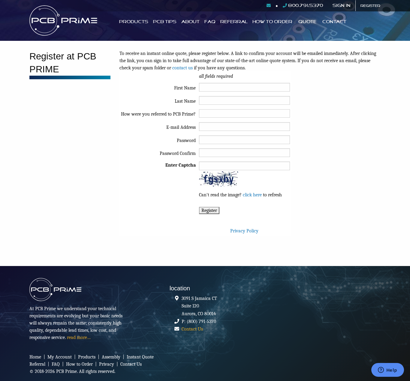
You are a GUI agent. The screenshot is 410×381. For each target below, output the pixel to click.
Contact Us (192, 329)
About (190, 22)
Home (35, 357)
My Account (59, 357)
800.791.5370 (305, 6)
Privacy (106, 364)
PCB (69, 21)
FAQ (210, 22)
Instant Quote (140, 357)
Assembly (111, 357)
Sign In (342, 6)
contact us (182, 68)
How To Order (272, 22)
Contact (334, 22)
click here (252, 195)
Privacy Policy (244, 231)
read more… (79, 337)
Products (133, 22)
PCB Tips (164, 22)
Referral (234, 22)
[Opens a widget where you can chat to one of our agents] (387, 370)
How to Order (79, 364)
